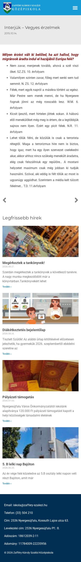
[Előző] (21, 200)
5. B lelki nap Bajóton (18, 464)
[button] (75, 8)
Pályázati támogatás (18, 397)
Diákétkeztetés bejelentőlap (23, 330)
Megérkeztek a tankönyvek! (23, 263)
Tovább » (6, 286)
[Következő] (59, 200)
